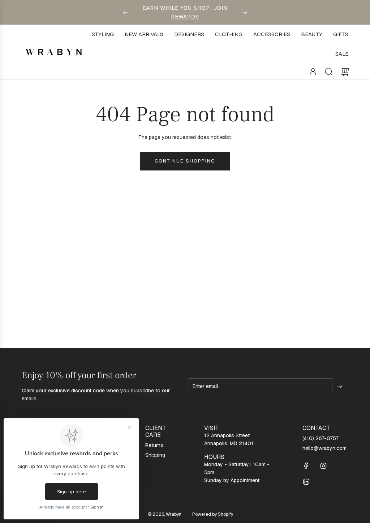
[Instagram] (323, 466)
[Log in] (313, 72)
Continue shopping (185, 161)
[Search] (329, 72)
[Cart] (345, 72)
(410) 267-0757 (320, 438)
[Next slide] (244, 12)
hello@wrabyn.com (324, 448)
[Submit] (340, 386)
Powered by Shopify (212, 514)
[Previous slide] (125, 12)
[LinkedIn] (306, 482)
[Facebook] (306, 466)
